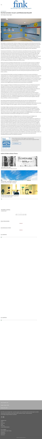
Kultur (2, 421)
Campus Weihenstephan (5, 426)
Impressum (3, 434)
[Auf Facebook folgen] (2, 417)
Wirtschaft (3, 425)
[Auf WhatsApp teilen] (16, 215)
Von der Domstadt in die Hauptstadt (10, 196)
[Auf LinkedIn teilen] (25, 215)
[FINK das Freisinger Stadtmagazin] (21, 4)
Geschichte (3, 423)
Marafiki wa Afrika (5, 210)
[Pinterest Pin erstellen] (24, 215)
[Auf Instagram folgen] (3, 417)
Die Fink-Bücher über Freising (6, 430)
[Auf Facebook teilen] (18, 215)
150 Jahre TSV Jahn (9, 168)
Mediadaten (3, 432)
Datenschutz (3, 433)
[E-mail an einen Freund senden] (22, 215)
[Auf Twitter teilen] (20, 215)
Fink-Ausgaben (3, 429)
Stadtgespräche (3, 11)
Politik (2, 424)
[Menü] (1, 4)
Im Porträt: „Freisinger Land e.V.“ (9, 182)
